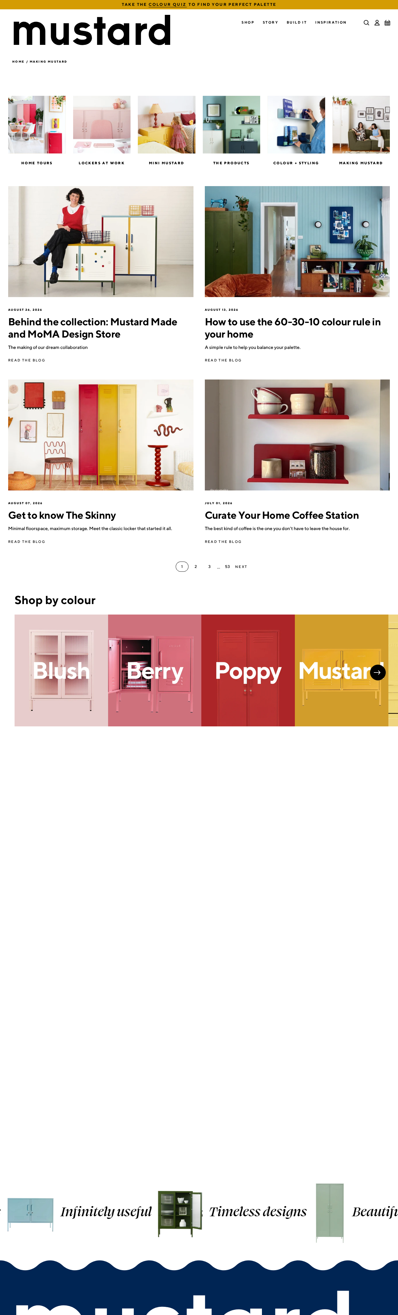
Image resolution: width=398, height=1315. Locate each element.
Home (18, 61)
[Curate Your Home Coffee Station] (297, 435)
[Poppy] (248, 671)
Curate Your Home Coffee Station (282, 515)
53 (227, 566)
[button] (248, 22)
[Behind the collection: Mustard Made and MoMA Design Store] (100, 241)
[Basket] (387, 22)
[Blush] (61, 671)
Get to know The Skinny (62, 515)
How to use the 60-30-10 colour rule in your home (293, 327)
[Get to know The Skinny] (100, 435)
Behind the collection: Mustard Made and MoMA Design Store (92, 327)
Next (378, 672)
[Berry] (155, 671)
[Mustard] (341, 671)
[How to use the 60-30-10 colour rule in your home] (297, 241)
